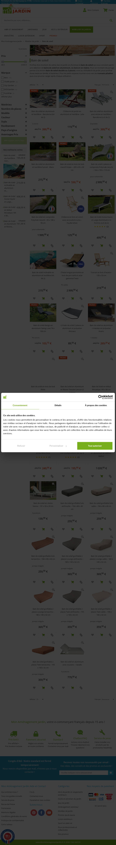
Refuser (21, 446)
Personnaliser (56, 446)
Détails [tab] (58, 405)
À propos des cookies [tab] (96, 405)
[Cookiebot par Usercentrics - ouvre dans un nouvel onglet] (100, 397)
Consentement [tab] (20, 405)
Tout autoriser (95, 446)
